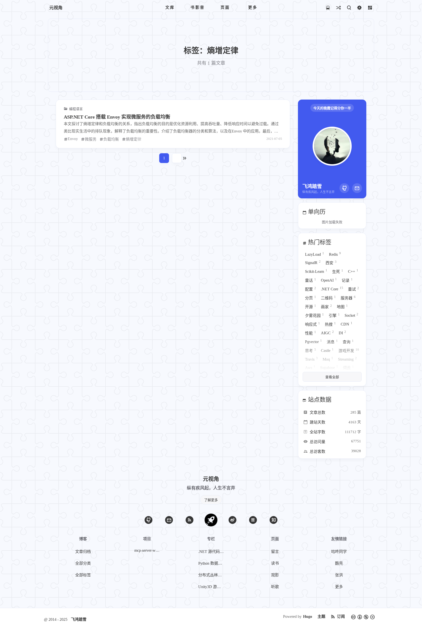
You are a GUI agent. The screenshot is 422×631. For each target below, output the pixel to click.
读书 (275, 563)
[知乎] (273, 520)
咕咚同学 (339, 552)
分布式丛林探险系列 (212, 575)
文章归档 (83, 552)
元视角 (56, 7)
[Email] (357, 188)
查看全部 (332, 377)
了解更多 (211, 500)
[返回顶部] (211, 520)
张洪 (339, 575)
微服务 (90, 139)
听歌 (275, 587)
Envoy (73, 139)
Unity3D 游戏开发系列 (212, 587)
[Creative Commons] (363, 616)
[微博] (232, 520)
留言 (275, 552)
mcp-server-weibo (148, 550)
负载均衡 (111, 139)
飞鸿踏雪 (78, 619)
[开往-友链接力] (328, 7)
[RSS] (189, 520)
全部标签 (83, 575)
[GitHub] (344, 188)
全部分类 (83, 563)
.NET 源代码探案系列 (212, 552)
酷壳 (339, 563)
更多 (339, 587)
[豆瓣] (253, 520)
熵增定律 (133, 139)
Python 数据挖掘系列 (212, 563)
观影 (275, 575)
